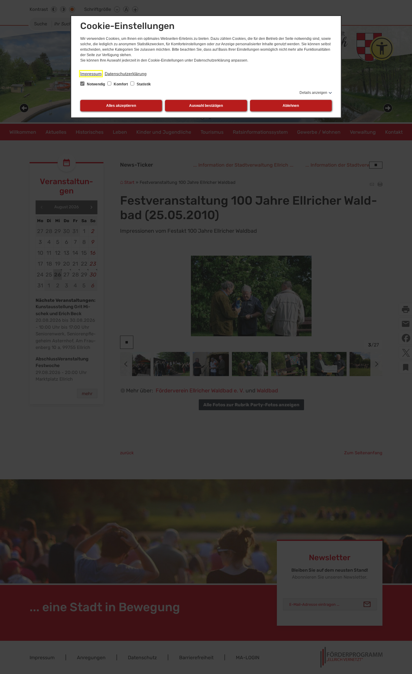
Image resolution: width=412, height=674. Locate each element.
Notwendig (96, 84)
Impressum (91, 73)
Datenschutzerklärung (126, 73)
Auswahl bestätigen (206, 106)
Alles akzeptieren (121, 106)
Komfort (121, 84)
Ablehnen (291, 106)
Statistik (143, 84)
